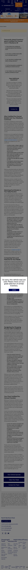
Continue (14, 289)
